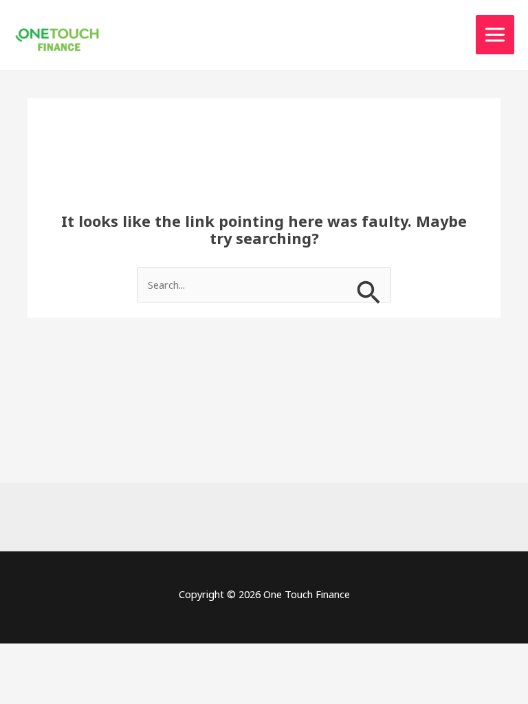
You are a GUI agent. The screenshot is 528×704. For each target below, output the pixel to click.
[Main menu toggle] (495, 34)
